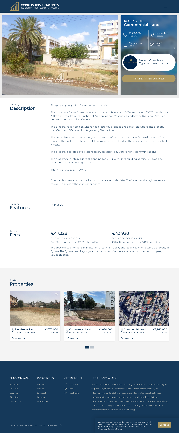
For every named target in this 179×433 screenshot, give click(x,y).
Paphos (41, 384)
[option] (35, 318)
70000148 (73, 384)
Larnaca (41, 397)
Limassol (41, 393)
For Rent (14, 388)
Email (70, 388)
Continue (164, 424)
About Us (14, 397)
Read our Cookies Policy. (110, 429)
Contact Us (15, 401)
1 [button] (86, 347)
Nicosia (40, 388)
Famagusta (42, 401)
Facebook (73, 393)
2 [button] (91, 347)
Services (14, 393)
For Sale (14, 384)
